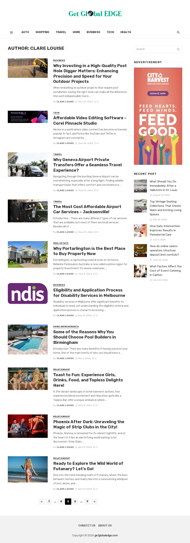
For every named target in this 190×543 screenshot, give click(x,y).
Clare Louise (65, 101)
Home (76, 32)
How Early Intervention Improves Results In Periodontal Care (165, 230)
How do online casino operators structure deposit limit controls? (164, 250)
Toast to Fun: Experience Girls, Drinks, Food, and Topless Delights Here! (88, 380)
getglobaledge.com (106, 535)
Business (93, 32)
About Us (105, 525)
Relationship (61, 369)
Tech (110, 32)
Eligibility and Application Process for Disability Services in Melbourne (89, 293)
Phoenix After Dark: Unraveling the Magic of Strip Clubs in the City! (88, 424)
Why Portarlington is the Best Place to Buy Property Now (89, 251)
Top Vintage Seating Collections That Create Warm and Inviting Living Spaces (165, 208)
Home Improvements (66, 326)
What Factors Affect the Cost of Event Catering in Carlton (166, 271)
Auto (25, 32)
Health (125, 32)
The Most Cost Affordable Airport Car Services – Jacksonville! (87, 209)
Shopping (42, 32)
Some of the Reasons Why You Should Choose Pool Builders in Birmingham (84, 337)
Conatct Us (86, 525)
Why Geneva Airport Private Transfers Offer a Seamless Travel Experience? (87, 165)
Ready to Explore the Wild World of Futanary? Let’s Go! (88, 466)
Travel (61, 32)
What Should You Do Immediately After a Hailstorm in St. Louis (163, 186)
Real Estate (61, 243)
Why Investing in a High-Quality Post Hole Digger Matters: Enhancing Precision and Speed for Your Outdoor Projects (90, 73)
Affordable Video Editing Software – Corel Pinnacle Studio (90, 120)
